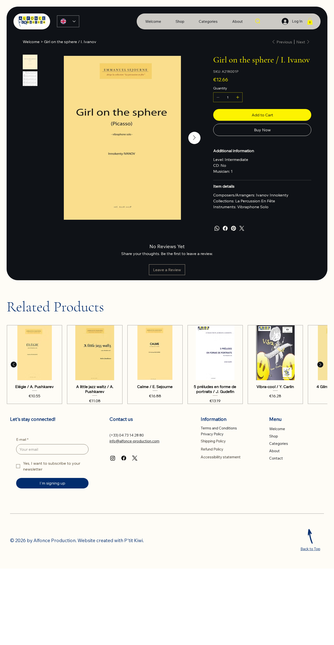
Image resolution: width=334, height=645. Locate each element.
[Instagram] (113, 458)
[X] (135, 458)
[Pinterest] (233, 228)
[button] (310, 21)
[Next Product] (320, 364)
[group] (167, 364)
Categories (278, 443)
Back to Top (310, 549)
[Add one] (238, 97)
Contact (276, 458)
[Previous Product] (14, 364)
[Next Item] (194, 138)
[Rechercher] (258, 21)
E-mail (22, 439)
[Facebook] (225, 228)
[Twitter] (241, 228)
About (274, 451)
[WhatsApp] (217, 228)
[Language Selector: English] (68, 21)
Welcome (277, 428)
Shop (273, 436)
